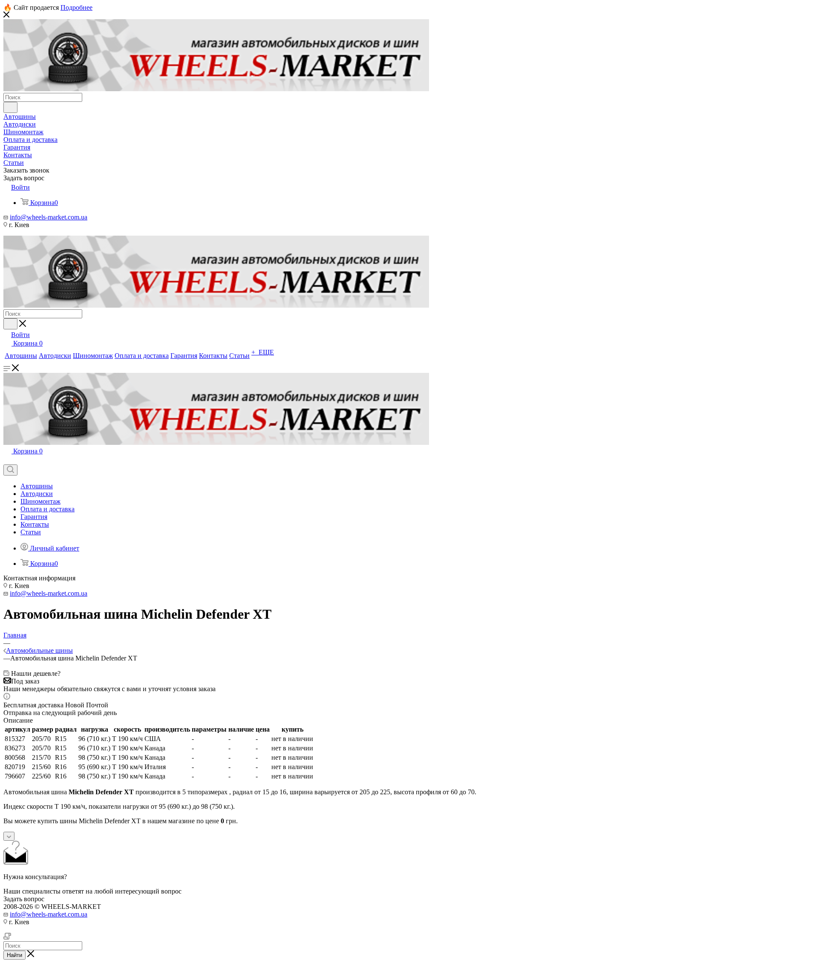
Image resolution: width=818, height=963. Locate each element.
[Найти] (10, 107)
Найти (14, 955)
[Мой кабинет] (7, 460)
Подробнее (76, 7)
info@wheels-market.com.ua (48, 217)
